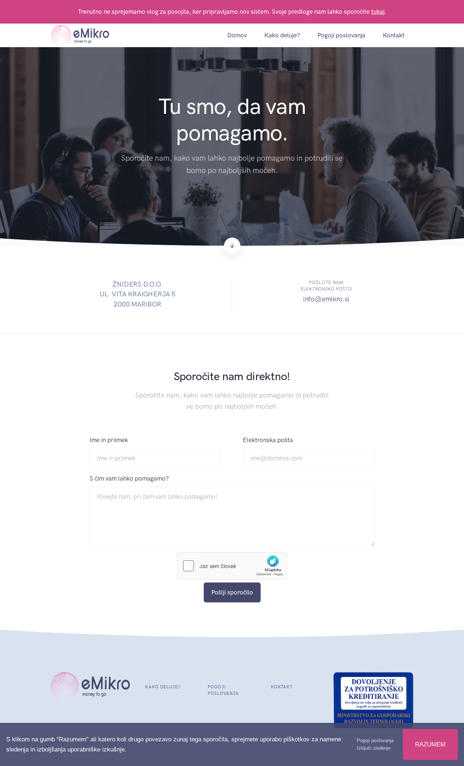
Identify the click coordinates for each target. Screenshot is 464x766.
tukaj (378, 11)
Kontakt (394, 35)
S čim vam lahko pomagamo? (129, 478)
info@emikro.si (326, 299)
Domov (237, 35)
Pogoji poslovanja (341, 35)
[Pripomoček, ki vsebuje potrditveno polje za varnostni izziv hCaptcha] (232, 566)
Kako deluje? (282, 35)
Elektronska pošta (268, 440)
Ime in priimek (109, 440)
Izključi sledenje (373, 748)
